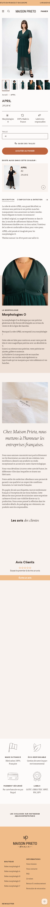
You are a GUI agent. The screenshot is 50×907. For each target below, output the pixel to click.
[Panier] (44, 11)
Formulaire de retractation (36, 888)
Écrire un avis (25, 577)
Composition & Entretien (29, 200)
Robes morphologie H (12, 876)
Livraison (29, 879)
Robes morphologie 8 (12, 866)
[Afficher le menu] (4, 11)
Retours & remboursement (36, 883)
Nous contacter (31, 869)
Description (8, 200)
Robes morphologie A (12, 871)
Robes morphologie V (12, 886)
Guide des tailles (26, 144)
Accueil (5, 95)
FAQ (27, 874)
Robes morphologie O (12, 881)
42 (6, 136)
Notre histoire (31, 864)
